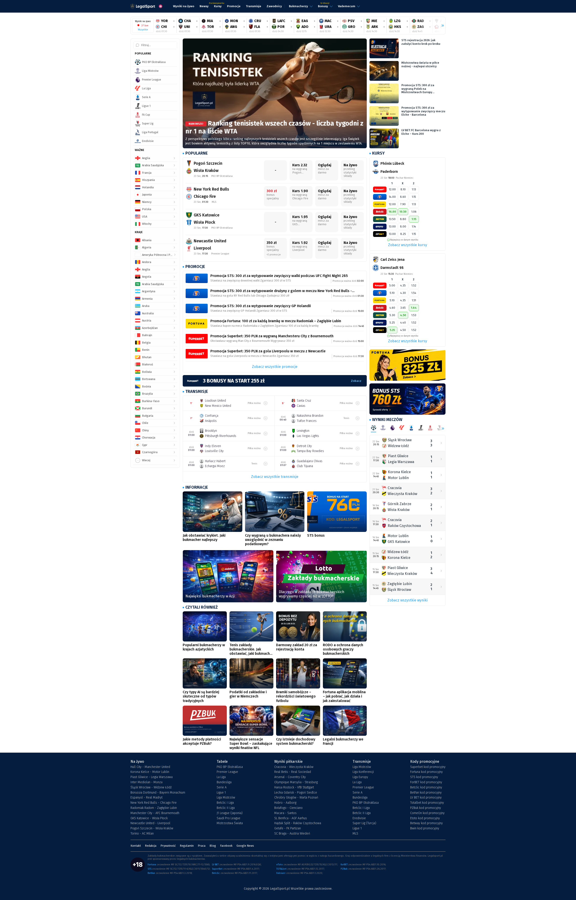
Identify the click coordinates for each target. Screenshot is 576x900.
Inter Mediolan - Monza (146, 782)
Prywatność (168, 845)
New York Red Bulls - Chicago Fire (153, 803)
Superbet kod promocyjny (428, 767)
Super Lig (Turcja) (364, 823)
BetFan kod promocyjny (426, 792)
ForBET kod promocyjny (426, 782)
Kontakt (135, 845)
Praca (201, 845)
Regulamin (187, 845)
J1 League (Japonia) (230, 813)
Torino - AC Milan (142, 833)
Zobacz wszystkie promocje (274, 366)
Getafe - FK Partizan (287, 828)
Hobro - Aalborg (285, 803)
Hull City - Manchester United (150, 767)
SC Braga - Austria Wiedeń (292, 833)
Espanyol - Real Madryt (146, 797)
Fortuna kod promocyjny (426, 772)
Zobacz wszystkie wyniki (407, 600)
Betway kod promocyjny (426, 823)
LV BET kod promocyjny (426, 797)
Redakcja (150, 845)
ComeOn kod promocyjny (427, 813)
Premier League (227, 772)
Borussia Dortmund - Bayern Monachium (157, 792)
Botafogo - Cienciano (288, 808)
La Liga (221, 777)
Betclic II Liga (226, 808)
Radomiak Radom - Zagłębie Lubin (153, 808)
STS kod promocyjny (424, 777)
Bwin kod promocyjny (424, 828)
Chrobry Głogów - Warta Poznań (296, 797)
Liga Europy (360, 777)
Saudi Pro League (228, 818)
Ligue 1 (221, 792)
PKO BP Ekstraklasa (230, 767)
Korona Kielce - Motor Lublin (149, 772)
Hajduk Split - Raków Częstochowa (297, 823)
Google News (245, 845)
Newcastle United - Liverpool (150, 823)
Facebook (226, 845)
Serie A (222, 787)
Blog (212, 845)
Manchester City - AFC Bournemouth (154, 813)
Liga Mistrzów (226, 797)
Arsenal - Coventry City (290, 777)
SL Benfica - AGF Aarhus (290, 818)
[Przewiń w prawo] (440, 25)
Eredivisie (359, 818)
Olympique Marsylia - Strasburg (296, 782)
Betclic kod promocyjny (426, 787)
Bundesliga (224, 782)
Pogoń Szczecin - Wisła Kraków (151, 828)
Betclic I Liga (225, 803)
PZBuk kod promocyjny (425, 808)
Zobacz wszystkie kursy (407, 245)
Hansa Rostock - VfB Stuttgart (294, 787)
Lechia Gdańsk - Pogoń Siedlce (295, 792)
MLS (355, 833)
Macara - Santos (285, 813)
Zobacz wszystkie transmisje (274, 477)
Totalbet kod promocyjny (427, 803)
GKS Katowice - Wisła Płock (149, 818)
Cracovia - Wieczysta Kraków (293, 767)
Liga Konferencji (363, 772)
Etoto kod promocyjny (425, 818)
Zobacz (356, 380)
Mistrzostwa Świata (230, 823)
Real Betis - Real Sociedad (292, 772)
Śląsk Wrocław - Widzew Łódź (151, 787)
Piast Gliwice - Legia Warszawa (151, 777)
